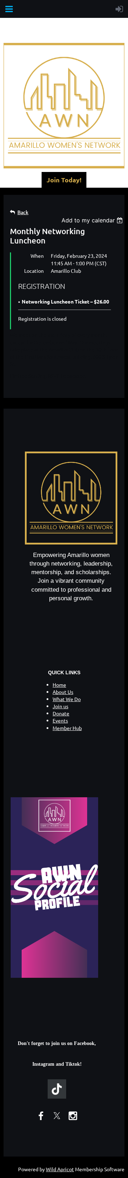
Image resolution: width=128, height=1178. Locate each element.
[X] (57, 1116)
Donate (61, 713)
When (37, 255)
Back (22, 212)
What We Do (67, 699)
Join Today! (64, 180)
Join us (60, 706)
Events (60, 720)
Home (59, 684)
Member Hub (67, 728)
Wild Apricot (60, 1169)
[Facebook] (41, 1116)
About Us (63, 692)
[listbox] (93, 220)
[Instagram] (73, 1116)
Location (34, 270)
